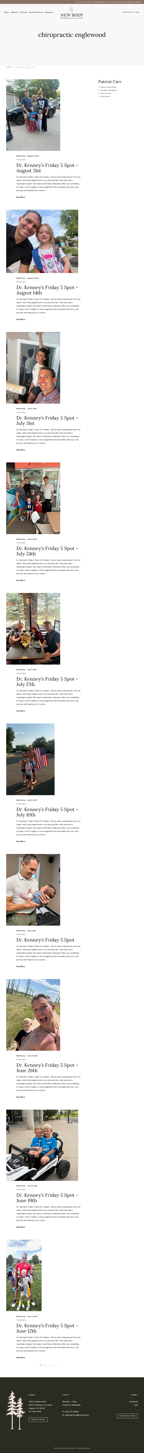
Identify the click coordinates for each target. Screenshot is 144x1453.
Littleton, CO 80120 (37, 1408)
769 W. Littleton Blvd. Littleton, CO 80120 (126, 2)
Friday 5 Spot (21, 159)
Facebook (133, 1401)
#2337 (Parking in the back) (40, 1405)
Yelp (136, 1405)
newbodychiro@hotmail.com (77, 1415)
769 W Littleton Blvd (37, 1401)
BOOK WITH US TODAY (131, 12)
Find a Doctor (105, 96)
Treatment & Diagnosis (109, 90)
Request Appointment (108, 87)
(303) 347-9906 (72, 1412)
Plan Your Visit (106, 93)
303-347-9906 (100, 2)
